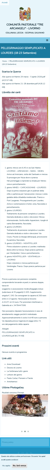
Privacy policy (7, 442)
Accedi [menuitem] (4, 2)
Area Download (13, 364)
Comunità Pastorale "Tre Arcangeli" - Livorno (25, 26)
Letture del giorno (14, 374)
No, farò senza (19, 466)
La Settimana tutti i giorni (17, 371)
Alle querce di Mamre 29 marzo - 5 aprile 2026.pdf (23, 76)
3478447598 (20, 305)
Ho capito (6, 465)
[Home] (25, 13)
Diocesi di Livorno (14, 367)
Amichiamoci (12, 381)
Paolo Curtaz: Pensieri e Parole (20, 378)
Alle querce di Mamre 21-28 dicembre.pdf (20, 83)
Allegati (5, 328)
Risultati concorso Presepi (13, 392)
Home (4, 61)
